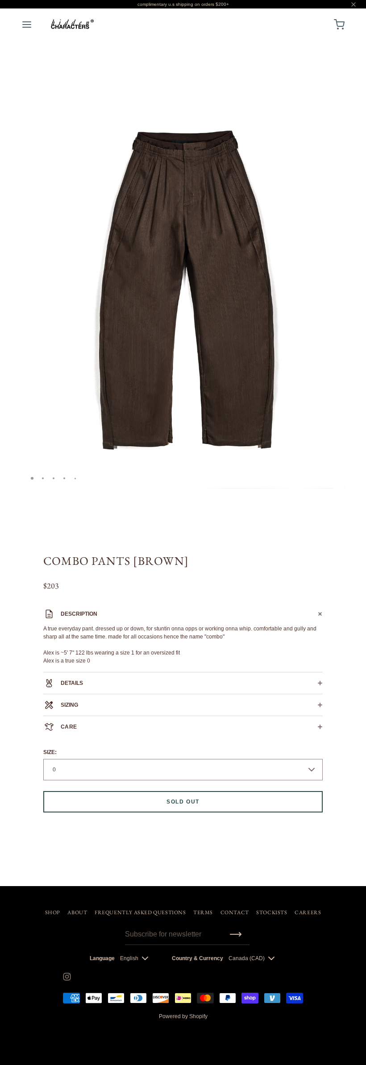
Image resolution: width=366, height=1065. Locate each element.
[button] (334, 95)
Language (102, 958)
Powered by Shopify (183, 1016)
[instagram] (67, 976)
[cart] (339, 24)
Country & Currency (197, 958)
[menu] (26, 24)
